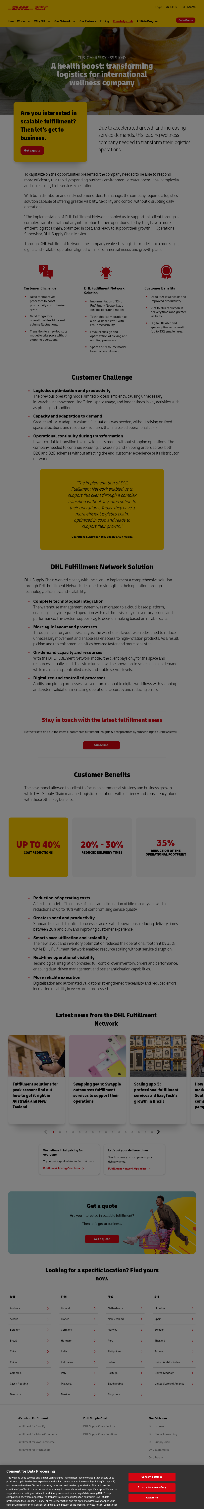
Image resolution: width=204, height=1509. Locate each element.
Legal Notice (111, 1504)
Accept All (152, 1497)
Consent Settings (151, 1477)
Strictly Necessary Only (152, 1487)
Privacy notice (95, 1504)
